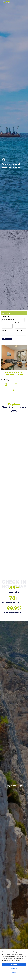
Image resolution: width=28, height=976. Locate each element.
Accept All (14, 964)
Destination (5, 316)
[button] (1, 365)
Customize (14, 968)
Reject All (14, 972)
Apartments (6, 387)
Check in (4, 323)
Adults (4, 330)
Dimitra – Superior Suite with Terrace (13, 374)
